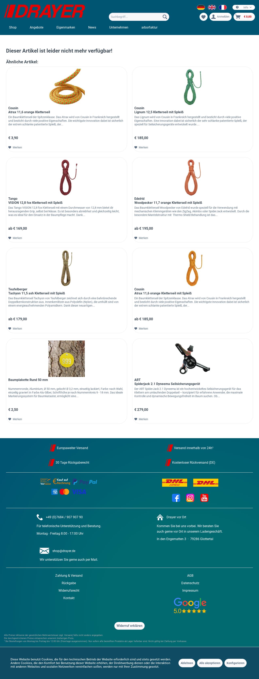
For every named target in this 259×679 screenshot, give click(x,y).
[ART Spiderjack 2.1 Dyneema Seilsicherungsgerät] (192, 359)
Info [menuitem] (246, 7)
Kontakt (68, 598)
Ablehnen (187, 663)
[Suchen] (165, 17)
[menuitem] (139, 17)
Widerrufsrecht (68, 590)
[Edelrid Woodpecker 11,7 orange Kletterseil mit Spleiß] (192, 177)
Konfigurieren (235, 663)
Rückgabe (69, 583)
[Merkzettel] (204, 17)
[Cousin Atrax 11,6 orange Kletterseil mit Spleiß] (192, 268)
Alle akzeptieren (209, 663)
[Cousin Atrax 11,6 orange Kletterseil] (66, 87)
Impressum (190, 590)
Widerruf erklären (129, 626)
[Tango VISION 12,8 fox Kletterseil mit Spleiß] (66, 177)
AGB (190, 575)
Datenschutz (190, 583)
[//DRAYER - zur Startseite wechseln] (44, 12)
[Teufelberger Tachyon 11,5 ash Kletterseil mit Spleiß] (66, 268)
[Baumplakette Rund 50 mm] (66, 359)
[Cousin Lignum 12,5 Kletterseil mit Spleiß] (192, 87)
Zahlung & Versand (69, 575)
